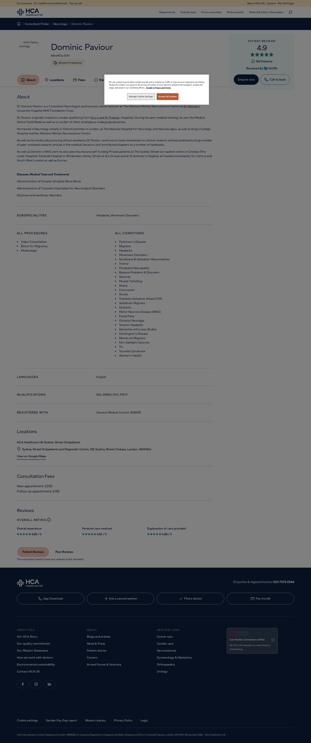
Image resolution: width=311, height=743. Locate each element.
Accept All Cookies (167, 96)
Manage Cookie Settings (141, 96)
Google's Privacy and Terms (158, 88)
